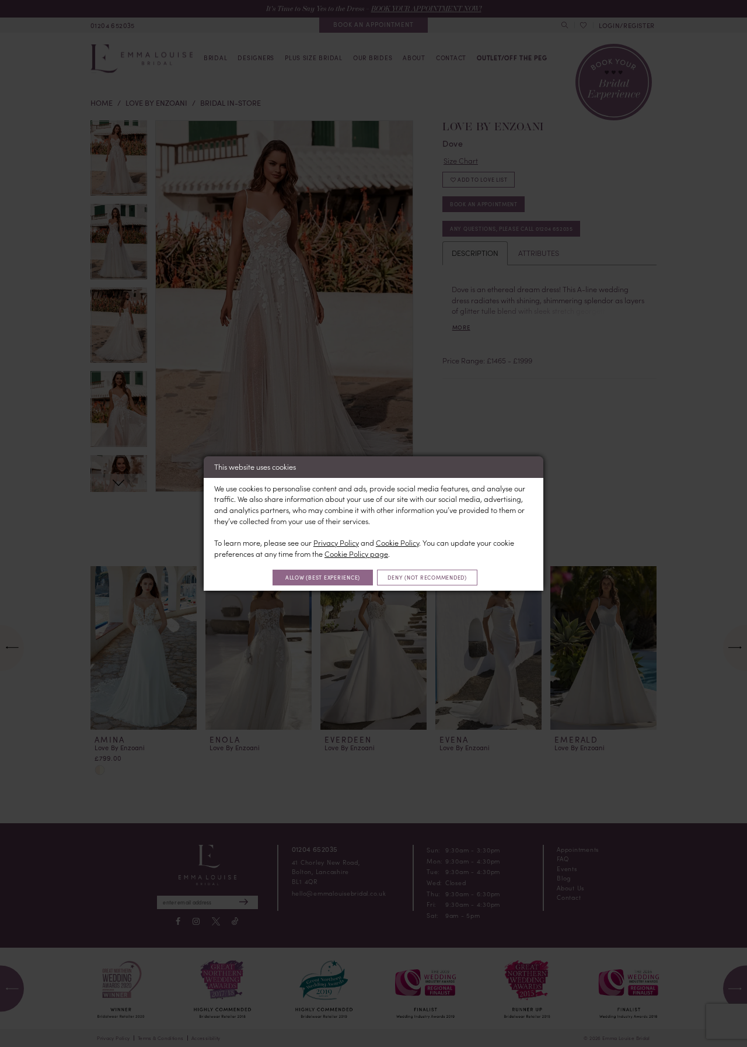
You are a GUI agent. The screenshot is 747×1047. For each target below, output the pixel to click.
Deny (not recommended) (427, 577)
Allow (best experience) (322, 577)
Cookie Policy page (356, 554)
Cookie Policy (397, 542)
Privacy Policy (336, 542)
